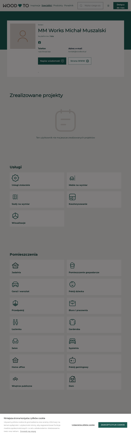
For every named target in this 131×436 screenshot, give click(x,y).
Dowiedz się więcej (28, 431)
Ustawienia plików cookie (83, 425)
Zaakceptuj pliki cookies (113, 425)
